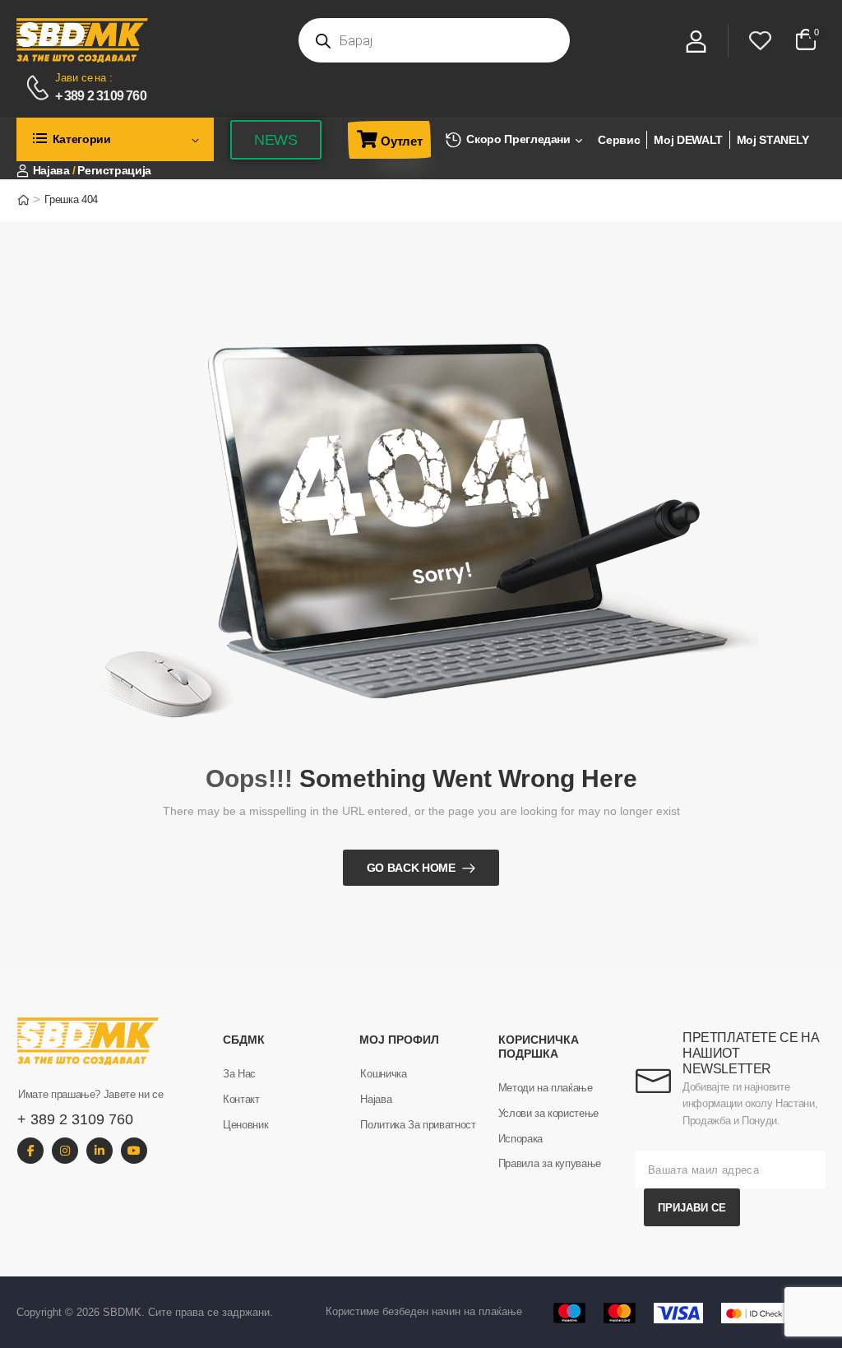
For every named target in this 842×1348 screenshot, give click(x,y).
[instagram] (65, 1150)
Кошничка (383, 1074)
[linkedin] (99, 1150)
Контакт (241, 1099)
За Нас (239, 1074)
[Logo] (147, 40)
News (276, 140)
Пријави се (692, 1208)
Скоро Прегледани (518, 139)
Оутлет (401, 141)
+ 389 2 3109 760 (100, 96)
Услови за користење (548, 1113)
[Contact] (40, 88)
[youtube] (134, 1150)
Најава (375, 1099)
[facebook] (30, 1150)
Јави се (74, 78)
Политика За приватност (417, 1125)
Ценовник (245, 1125)
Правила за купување (549, 1163)
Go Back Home (411, 867)
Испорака (520, 1139)
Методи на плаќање (545, 1088)
